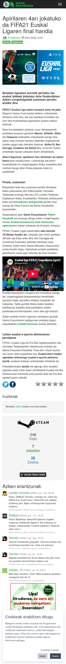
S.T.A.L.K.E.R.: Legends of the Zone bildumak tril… (31, 548)
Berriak (6, 42)
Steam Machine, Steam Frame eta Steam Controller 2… (33, 509)
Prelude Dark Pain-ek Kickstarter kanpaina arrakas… (32, 564)
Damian (14, 538)
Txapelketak (17, 42)
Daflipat (14, 515)
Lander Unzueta (19, 492)
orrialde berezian (27, 324)
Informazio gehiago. (15, 640)
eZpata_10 (16, 570)
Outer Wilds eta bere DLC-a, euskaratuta (26, 580)
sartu (18, 406)
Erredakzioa (13, 37)
